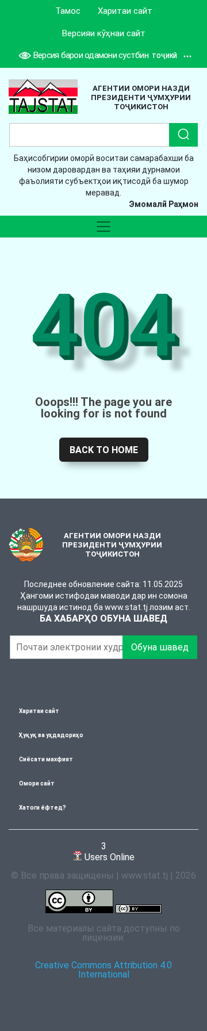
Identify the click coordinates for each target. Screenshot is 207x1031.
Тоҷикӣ (164, 56)
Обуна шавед (160, 647)
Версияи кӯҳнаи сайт (103, 33)
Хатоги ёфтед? (42, 807)
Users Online (108, 851)
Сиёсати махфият (46, 759)
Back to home (104, 449)
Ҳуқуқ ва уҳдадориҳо (51, 735)
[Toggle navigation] (103, 226)
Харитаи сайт (125, 11)
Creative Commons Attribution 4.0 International (103, 970)
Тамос (67, 11)
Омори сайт (37, 783)
